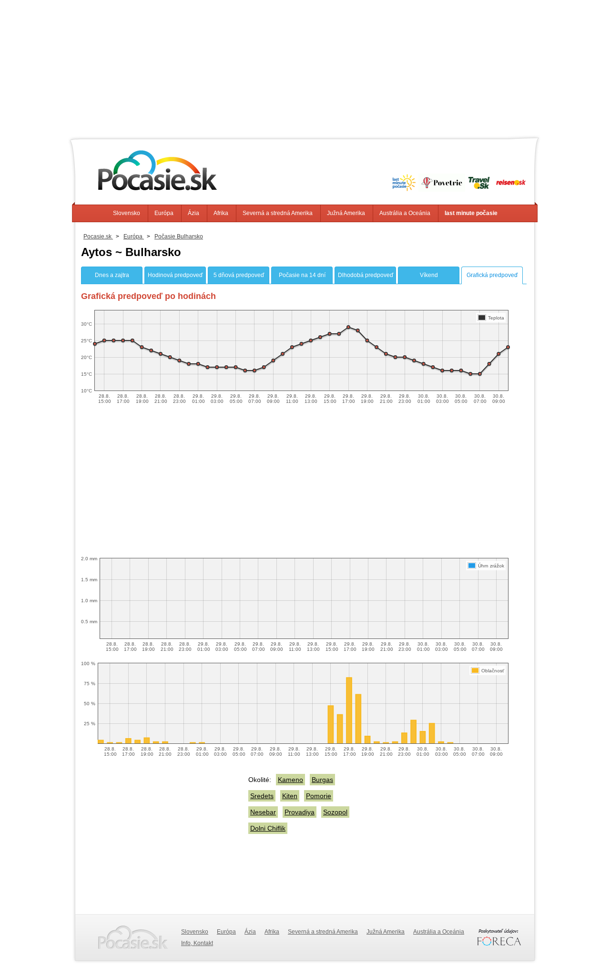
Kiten (289, 796)
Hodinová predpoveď (175, 275)
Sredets (262, 796)
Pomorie (318, 796)
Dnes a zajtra (112, 275)
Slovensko (126, 213)
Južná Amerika (346, 213)
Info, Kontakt (197, 943)
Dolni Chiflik (267, 828)
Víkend (429, 275)
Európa (163, 213)
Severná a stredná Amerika (278, 213)
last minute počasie (471, 213)
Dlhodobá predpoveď (365, 275)
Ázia (193, 213)
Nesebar (263, 812)
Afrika (221, 213)
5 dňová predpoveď (239, 275)
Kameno (290, 779)
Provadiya (300, 812)
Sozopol (335, 812)
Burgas (322, 779)
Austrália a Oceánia (404, 213)
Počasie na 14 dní (302, 275)
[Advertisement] (305, 67)
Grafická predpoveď (492, 275)
